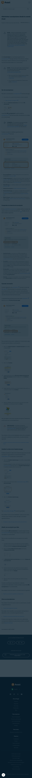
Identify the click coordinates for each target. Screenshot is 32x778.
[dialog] (16, 389)
